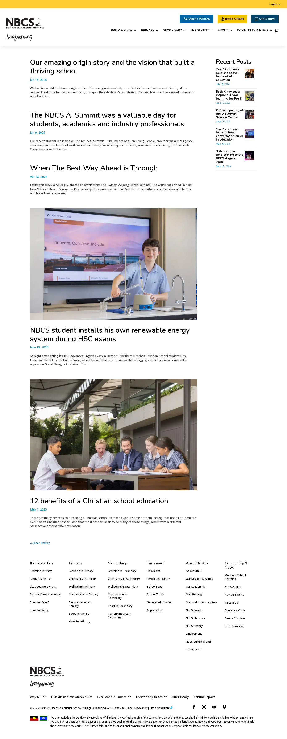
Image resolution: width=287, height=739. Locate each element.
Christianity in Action (151, 697)
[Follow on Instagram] (204, 707)
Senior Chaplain (235, 618)
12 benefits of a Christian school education (99, 501)
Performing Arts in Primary (80, 604)
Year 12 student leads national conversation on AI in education (229, 134)
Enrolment (200, 30)
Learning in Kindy (41, 571)
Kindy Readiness (40, 579)
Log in (272, 4)
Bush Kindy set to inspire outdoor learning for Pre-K (229, 95)
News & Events (234, 594)
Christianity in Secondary (124, 579)
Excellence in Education (114, 697)
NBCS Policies (194, 610)
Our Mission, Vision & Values (71, 697)
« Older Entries (40, 543)
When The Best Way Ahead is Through (94, 168)
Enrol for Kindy (39, 610)
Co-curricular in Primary (83, 594)
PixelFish (163, 708)
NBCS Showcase (196, 618)
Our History (180, 697)
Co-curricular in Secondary (117, 596)
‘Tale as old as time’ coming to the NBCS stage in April (229, 156)
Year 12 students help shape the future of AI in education (227, 74)
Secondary (172, 30)
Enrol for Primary (79, 621)
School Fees (154, 586)
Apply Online (155, 610)
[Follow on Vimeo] (224, 707)
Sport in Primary (79, 614)
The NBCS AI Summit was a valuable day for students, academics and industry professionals (107, 119)
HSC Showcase (234, 626)
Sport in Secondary (120, 606)
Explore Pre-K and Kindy (45, 594)
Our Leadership (196, 586)
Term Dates (193, 649)
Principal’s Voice (235, 610)
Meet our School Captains (235, 577)
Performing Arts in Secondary (119, 615)
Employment (194, 634)
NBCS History (194, 626)
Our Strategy (194, 594)
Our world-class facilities (201, 602)
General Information (159, 602)
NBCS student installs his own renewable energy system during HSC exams (110, 334)
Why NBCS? (38, 697)
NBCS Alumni (233, 587)
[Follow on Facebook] (194, 707)
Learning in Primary (81, 571)
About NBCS (193, 571)
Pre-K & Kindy (121, 30)
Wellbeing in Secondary (123, 586)
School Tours (155, 594)
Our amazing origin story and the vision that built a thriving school (112, 67)
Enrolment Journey (159, 579)
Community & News (252, 30)
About (223, 30)
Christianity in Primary (83, 579)
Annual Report (204, 697)
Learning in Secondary (122, 571)
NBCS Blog (231, 602)
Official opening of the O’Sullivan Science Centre (229, 113)
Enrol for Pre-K (39, 602)
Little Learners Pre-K (43, 586)
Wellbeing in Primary (82, 586)
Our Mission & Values (199, 579)
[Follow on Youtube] (214, 707)
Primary (147, 30)
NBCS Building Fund (198, 641)
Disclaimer (140, 708)
